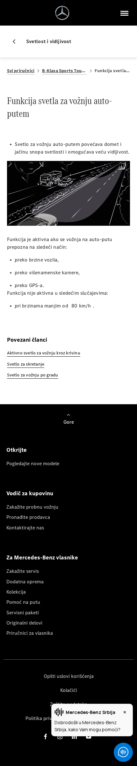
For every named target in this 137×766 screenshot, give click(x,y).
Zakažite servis (22, 571)
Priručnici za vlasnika (29, 633)
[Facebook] (45, 736)
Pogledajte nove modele (32, 463)
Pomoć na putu (23, 602)
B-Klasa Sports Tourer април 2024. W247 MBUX (64, 71)
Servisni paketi (22, 612)
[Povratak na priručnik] (16, 41)
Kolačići (68, 690)
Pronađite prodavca (28, 517)
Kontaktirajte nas (25, 527)
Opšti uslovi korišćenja (69, 676)
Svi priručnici (21, 71)
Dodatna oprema (25, 581)
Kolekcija (16, 591)
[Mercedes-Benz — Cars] (62, 13)
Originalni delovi (24, 622)
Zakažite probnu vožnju (32, 507)
